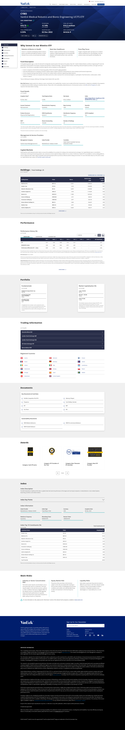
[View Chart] (103, 235)
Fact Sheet (24, 35)
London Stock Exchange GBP (29, 336)
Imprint (87, 631)
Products (54, 4)
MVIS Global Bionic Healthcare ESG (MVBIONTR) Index (94, 99)
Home (68, 629)
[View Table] (99, 235)
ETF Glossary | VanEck (80, 700)
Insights (80, 4)
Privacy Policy (70, 633)
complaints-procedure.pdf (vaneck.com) (43, 700)
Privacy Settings (89, 633)
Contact (69, 631)
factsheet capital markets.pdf (43, 157)
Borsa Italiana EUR (27, 347)
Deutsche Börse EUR (27, 332)
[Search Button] (50, 4)
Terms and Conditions (72, 634)
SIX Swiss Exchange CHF (28, 343)
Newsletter (101, 4)
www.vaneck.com (98, 252)
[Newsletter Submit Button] (103, 625)
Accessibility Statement (73, 636)
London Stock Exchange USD (29, 340)
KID (33, 35)
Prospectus (42, 35)
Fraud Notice (88, 629)
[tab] (62, 500)
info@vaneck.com (59, 711)
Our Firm (94, 4)
